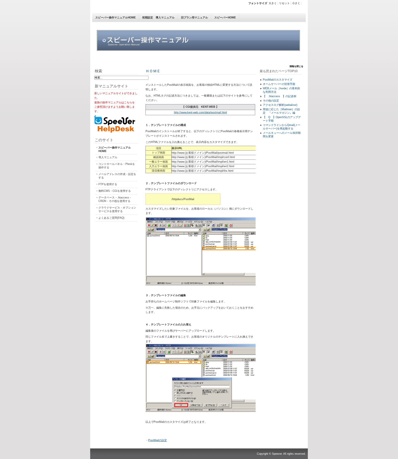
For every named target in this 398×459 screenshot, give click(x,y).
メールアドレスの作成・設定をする (117, 176)
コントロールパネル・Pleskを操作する (116, 165)
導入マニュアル (107, 157)
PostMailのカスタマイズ (277, 79)
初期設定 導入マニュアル (158, 17)
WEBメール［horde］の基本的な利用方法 (281, 90)
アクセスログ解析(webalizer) (280, 104)
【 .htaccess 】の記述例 (279, 96)
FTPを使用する (107, 184)
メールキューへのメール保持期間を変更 (282, 134)
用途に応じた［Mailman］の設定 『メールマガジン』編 (281, 111)
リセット (284, 3)
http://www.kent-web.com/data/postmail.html (200, 112)
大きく (273, 3)
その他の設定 (271, 100)
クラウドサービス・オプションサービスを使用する (117, 209)
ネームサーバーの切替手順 (279, 84)
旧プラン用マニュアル (194, 17)
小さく (296, 3)
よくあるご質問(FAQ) (111, 217)
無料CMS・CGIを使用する (114, 190)
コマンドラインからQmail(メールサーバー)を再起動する (281, 126)
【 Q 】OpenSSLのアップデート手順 (282, 119)
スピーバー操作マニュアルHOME (115, 17)
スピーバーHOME (225, 17)
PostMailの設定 (157, 440)
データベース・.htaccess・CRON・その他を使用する (115, 199)
